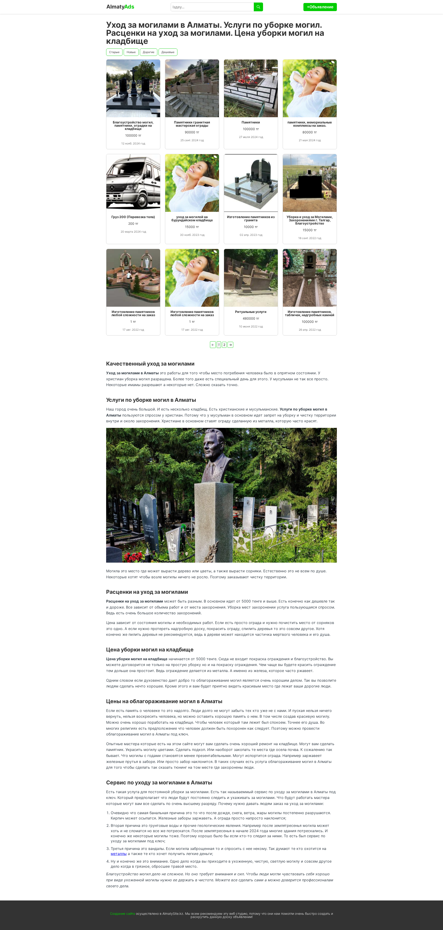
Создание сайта (122, 913)
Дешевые (168, 52)
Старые (114, 52)
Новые (131, 52)
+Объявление (320, 7)
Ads (120, 6)
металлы (119, 853)
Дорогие (148, 52)
